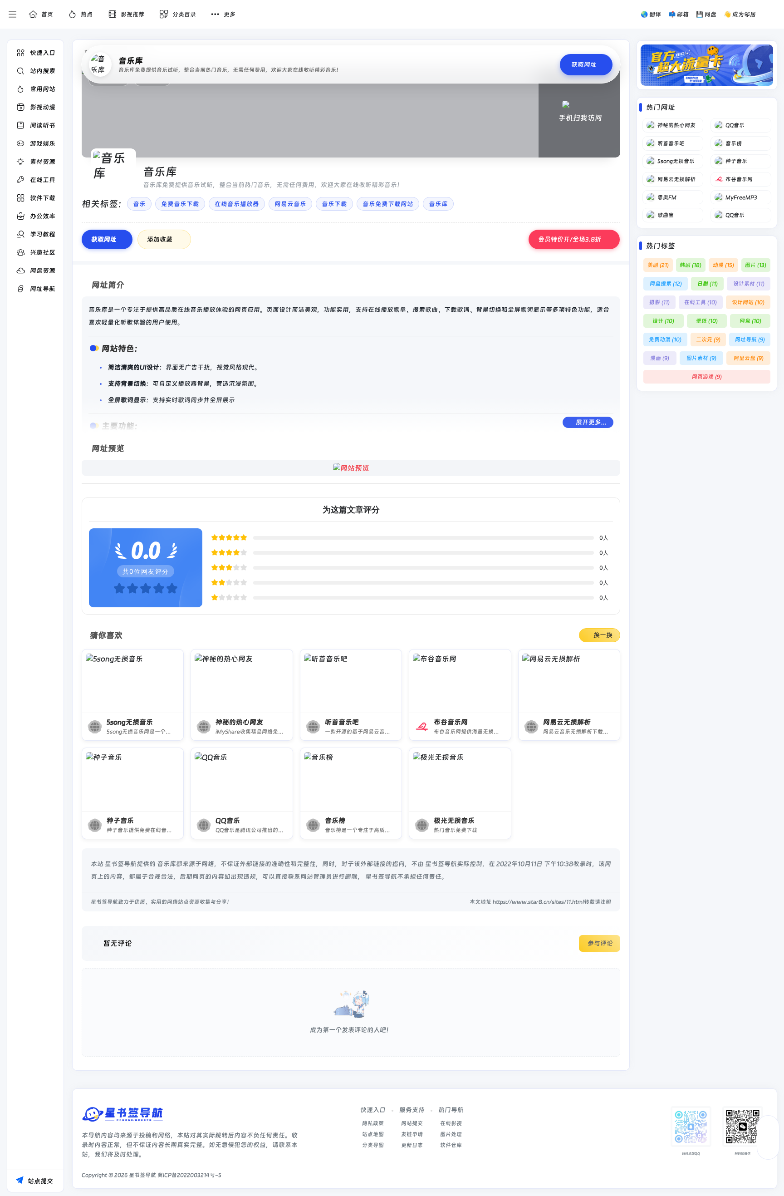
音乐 (139, 203)
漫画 (659, 358)
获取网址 (104, 239)
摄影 (659, 302)
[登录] (771, 14)
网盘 (750, 321)
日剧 (707, 284)
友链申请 (412, 1134)
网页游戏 (707, 377)
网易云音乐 (290, 203)
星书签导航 (142, 1175)
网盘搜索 (666, 284)
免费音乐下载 (180, 203)
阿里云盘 (749, 358)
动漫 (723, 265)
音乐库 (438, 203)
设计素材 (748, 284)
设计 (663, 321)
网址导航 (750, 339)
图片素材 (701, 358)
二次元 (708, 339)
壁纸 (707, 321)
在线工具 (700, 302)
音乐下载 (334, 203)
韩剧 (690, 265)
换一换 (602, 635)
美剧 (658, 265)
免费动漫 (665, 339)
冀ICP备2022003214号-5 (189, 1175)
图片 (755, 265)
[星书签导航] (122, 1117)
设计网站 (748, 302)
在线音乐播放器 (237, 203)
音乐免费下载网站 (388, 203)
